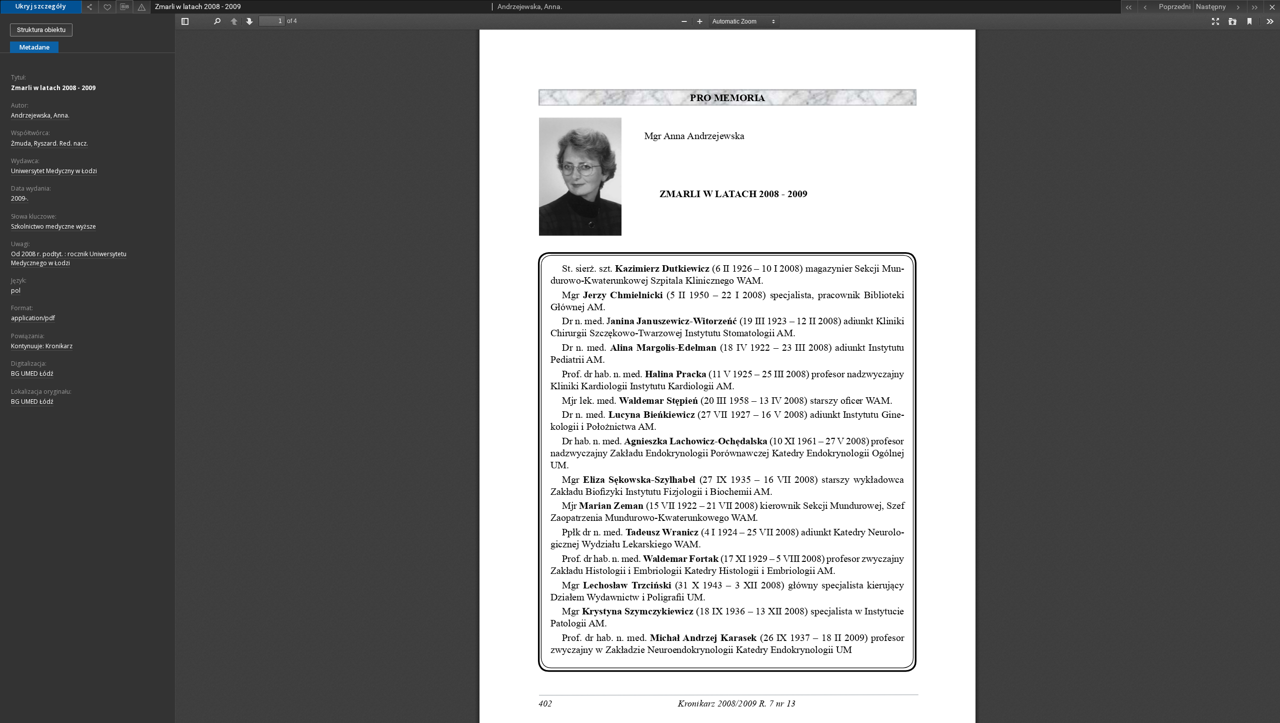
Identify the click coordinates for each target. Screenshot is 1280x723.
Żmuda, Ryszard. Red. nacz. (49, 143)
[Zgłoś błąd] (141, 7)
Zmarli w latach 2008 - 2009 (53, 88)
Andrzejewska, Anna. (40, 115)
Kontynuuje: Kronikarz (41, 346)
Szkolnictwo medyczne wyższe (53, 226)
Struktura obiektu (41, 30)
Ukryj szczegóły (41, 6)
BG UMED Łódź (32, 373)
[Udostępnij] (90, 7)
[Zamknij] (1272, 7)
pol (15, 290)
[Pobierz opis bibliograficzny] (124, 7)
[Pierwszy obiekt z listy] (1129, 7)
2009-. (19, 198)
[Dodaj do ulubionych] (107, 7)
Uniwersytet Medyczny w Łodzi (54, 171)
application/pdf (33, 318)
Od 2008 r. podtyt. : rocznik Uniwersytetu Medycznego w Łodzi (68, 258)
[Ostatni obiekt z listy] (1255, 7)
